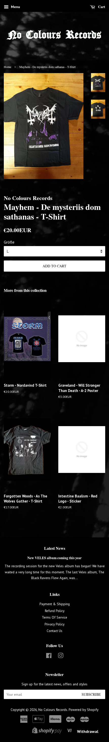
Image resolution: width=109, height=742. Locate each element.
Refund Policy (54, 610)
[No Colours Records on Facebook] (49, 656)
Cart (101, 6)
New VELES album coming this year (54, 557)
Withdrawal (87, 731)
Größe (9, 242)
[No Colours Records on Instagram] (60, 656)
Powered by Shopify (83, 709)
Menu (15, 7)
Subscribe (91, 694)
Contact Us (54, 630)
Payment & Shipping (55, 604)
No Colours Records (52, 709)
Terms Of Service (54, 617)
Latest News (54, 548)
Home (7, 67)
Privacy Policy (54, 624)
